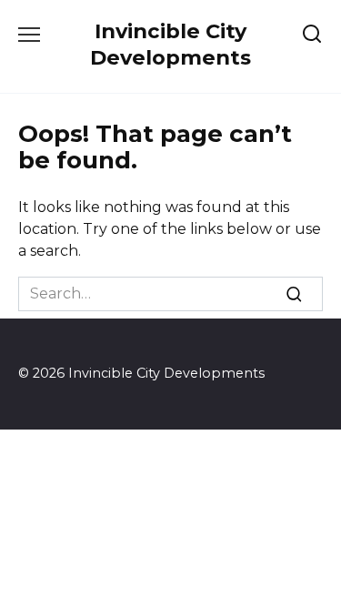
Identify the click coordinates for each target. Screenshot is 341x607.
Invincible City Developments (170, 44)
